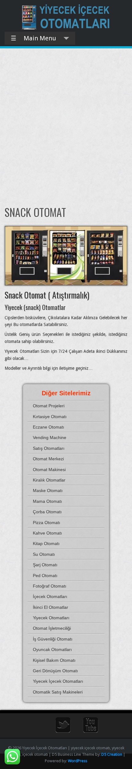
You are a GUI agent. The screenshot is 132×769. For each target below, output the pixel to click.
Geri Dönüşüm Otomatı (55, 670)
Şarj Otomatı (45, 564)
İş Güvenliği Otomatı (52, 639)
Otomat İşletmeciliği (52, 628)
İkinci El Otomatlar (50, 607)
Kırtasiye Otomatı (50, 416)
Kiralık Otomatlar (49, 480)
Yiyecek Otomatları (51, 617)
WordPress (77, 761)
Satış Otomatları (48, 448)
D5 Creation (111, 754)
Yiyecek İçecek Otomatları (58, 681)
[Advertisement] (66, 127)
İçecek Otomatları (50, 596)
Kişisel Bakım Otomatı (54, 660)
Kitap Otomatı (46, 543)
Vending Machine (49, 437)
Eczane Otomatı (48, 427)
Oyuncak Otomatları (52, 649)
